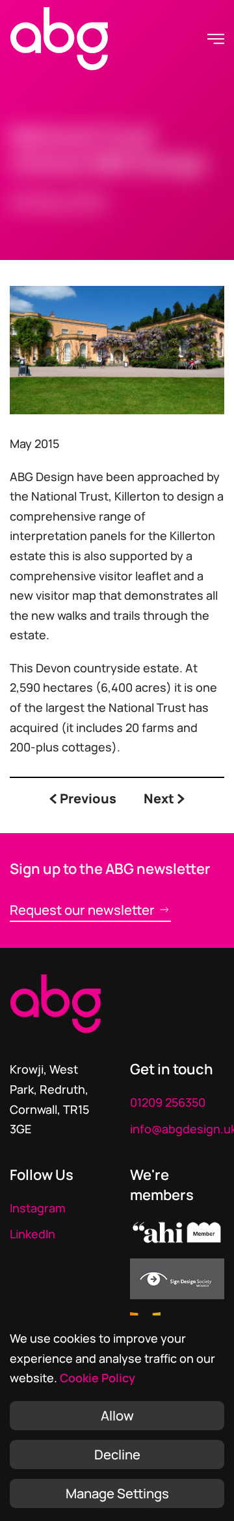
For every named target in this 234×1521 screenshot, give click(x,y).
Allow (117, 1415)
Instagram (38, 1208)
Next (159, 799)
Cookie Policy (97, 1377)
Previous (88, 799)
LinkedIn (32, 1234)
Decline (117, 1454)
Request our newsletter (82, 910)
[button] (215, 38)
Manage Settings (117, 1493)
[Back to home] (59, 38)
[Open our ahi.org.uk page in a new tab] (177, 1230)
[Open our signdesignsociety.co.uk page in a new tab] (177, 1278)
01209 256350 (167, 1102)
